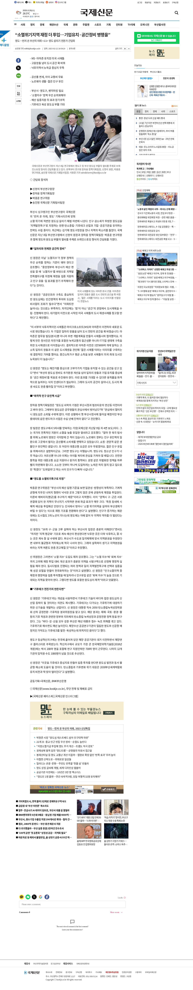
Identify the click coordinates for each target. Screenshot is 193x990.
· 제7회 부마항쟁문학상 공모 (149, 436)
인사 (138, 172)
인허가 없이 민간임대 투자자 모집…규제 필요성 (156, 407)
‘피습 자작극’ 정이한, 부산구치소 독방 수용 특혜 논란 (116, 819)
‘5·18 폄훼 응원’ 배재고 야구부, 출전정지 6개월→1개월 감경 (164, 290)
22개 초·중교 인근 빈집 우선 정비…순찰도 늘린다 (61, 742)
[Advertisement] (99, 196)
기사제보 (98, 972)
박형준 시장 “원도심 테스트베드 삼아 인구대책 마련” (62, 737)
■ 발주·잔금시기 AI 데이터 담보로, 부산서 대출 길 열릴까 (42, 810)
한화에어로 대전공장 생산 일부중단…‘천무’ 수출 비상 (160, 234)
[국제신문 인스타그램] (66, 696)
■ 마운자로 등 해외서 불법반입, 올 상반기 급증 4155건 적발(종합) (47, 837)
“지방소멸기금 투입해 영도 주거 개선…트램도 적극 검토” (65, 746)
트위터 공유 (18, 68)
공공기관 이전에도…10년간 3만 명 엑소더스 (58, 772)
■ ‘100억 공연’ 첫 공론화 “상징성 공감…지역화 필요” (41, 832)
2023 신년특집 (82, 728)
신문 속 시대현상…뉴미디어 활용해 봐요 (153, 421)
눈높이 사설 (144, 394)
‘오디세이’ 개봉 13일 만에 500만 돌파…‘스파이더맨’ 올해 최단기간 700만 (89, 821)
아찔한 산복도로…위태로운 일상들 (53, 759)
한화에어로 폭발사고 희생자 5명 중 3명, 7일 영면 (158, 221)
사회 (23, 24)
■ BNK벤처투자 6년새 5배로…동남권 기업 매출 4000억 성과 (44, 814)
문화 (75, 24)
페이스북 (20, 2)
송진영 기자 (19, 48)
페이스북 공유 (18, 61)
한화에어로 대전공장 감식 (149, 230)
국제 (65, 24)
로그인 (139, 2)
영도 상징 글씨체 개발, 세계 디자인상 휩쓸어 (58, 768)
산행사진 (159, 175)
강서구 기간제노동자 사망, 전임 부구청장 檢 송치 (158, 213)
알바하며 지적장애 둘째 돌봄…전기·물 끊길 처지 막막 (146, 376)
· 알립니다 (141, 440)
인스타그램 (62, 2)
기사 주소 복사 (18, 94)
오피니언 (144, 24)
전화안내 (59, 972)
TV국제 (131, 24)
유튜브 (51, 2)
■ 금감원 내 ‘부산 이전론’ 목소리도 (32, 805)
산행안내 (140, 175)
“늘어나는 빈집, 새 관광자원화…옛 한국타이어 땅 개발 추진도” (167, 376)
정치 (32, 24)
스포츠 (98, 24)
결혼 (154, 172)
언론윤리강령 (127, 972)
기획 (108, 24)
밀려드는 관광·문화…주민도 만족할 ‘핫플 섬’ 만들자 (62, 763)
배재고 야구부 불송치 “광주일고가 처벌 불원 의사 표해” (161, 295)
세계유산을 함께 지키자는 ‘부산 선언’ (152, 400)
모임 (144, 172)
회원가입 (148, 2)
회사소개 (49, 972)
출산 (159, 172)
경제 (42, 24)
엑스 (30, 2)
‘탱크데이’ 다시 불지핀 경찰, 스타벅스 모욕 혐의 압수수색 (162, 281)
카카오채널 (40, 2)
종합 (138, 111)
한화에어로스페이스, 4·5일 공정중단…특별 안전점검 (161, 226)
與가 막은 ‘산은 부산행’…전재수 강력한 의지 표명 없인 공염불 (162, 411)
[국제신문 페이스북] (43, 696)
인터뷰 (119, 24)
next (177, 461)
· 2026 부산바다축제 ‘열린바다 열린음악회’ (155, 443)
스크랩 (18, 101)
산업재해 (143, 190)
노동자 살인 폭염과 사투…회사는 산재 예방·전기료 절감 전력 (164, 209)
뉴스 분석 (143, 405)
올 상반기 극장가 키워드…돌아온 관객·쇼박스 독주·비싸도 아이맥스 (115, 844)
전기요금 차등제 (141, 72)
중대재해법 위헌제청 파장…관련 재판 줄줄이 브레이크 (161, 217)
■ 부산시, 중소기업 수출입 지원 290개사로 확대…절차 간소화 (45, 819)
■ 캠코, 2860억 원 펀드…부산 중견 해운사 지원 (38, 823)
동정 (164, 172)
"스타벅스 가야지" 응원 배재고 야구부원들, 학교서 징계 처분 (163, 277)
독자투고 (88, 972)
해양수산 (53, 24)
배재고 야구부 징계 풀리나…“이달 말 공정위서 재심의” (161, 299)
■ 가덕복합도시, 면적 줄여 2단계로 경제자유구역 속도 (41, 801)
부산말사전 (159, 24)
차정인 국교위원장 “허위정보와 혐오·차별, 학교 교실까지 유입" (165, 286)
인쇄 (18, 86)
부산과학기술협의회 (40, 963)
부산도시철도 (156, 72)
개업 (148, 172)
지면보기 (157, 2)
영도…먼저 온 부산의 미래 (61, 728)
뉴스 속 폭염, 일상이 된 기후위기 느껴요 (153, 418)
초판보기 (166, 2)
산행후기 (150, 175)
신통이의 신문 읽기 (147, 415)
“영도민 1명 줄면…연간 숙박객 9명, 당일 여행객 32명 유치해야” (68, 776)
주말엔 (86, 24)
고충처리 (138, 972)
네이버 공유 (18, 76)
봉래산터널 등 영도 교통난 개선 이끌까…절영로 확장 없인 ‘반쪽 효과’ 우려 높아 (75, 755)
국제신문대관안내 (82, 963)
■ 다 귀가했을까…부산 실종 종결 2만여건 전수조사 (40, 828)
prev (136, 461)
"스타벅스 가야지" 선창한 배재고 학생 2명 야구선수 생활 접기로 (165, 269)
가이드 (141, 178)
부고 (169, 172)
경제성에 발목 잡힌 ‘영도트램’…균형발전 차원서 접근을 (64, 750)
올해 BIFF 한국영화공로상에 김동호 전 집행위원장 (89, 842)
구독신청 (175, 2)
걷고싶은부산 (55, 963)
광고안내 (69, 972)
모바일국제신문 (151, 972)
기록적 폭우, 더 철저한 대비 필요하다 (152, 397)
